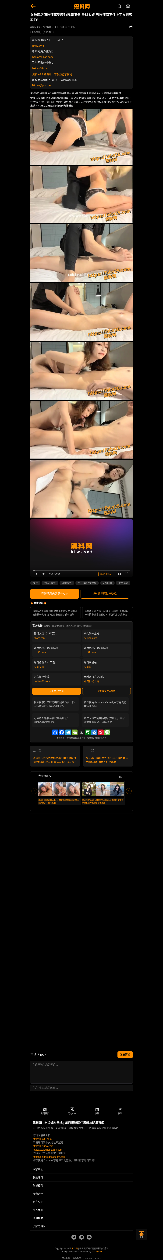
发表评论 (125, 1054)
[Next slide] (129, 791)
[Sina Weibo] (101, 732)
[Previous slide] (34, 791)
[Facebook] (61, 732)
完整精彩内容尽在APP (54, 593)
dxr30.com (40, 652)
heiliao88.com (40, 68)
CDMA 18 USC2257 (92, 1258)
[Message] (107, 732)
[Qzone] (94, 732)
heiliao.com (90, 638)
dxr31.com (90, 652)
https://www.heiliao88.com (47, 1149)
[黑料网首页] (81, 6)
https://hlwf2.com (42, 1139)
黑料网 (74, 1248)
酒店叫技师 (50, 583)
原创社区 (48, 32)
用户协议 (66, 1258)
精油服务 (66, 583)
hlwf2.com (38, 45)
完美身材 (123, 583)
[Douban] (88, 732)
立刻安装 (39, 667)
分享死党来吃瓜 (107, 593)
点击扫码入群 (91, 681)
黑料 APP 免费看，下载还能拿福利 (52, 74)
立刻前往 (89, 667)
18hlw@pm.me (41, 85)
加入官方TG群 (56, 691)
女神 (35, 583)
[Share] (55, 732)
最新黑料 (36, 32)
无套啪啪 (107, 583)
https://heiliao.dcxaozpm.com (49, 1157)
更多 (121, 777)
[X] (81, 732)
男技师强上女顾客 (87, 583)
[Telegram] (68, 732)
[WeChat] (75, 732)
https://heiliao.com (42, 57)
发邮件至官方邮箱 (106, 691)
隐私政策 (77, 1258)
